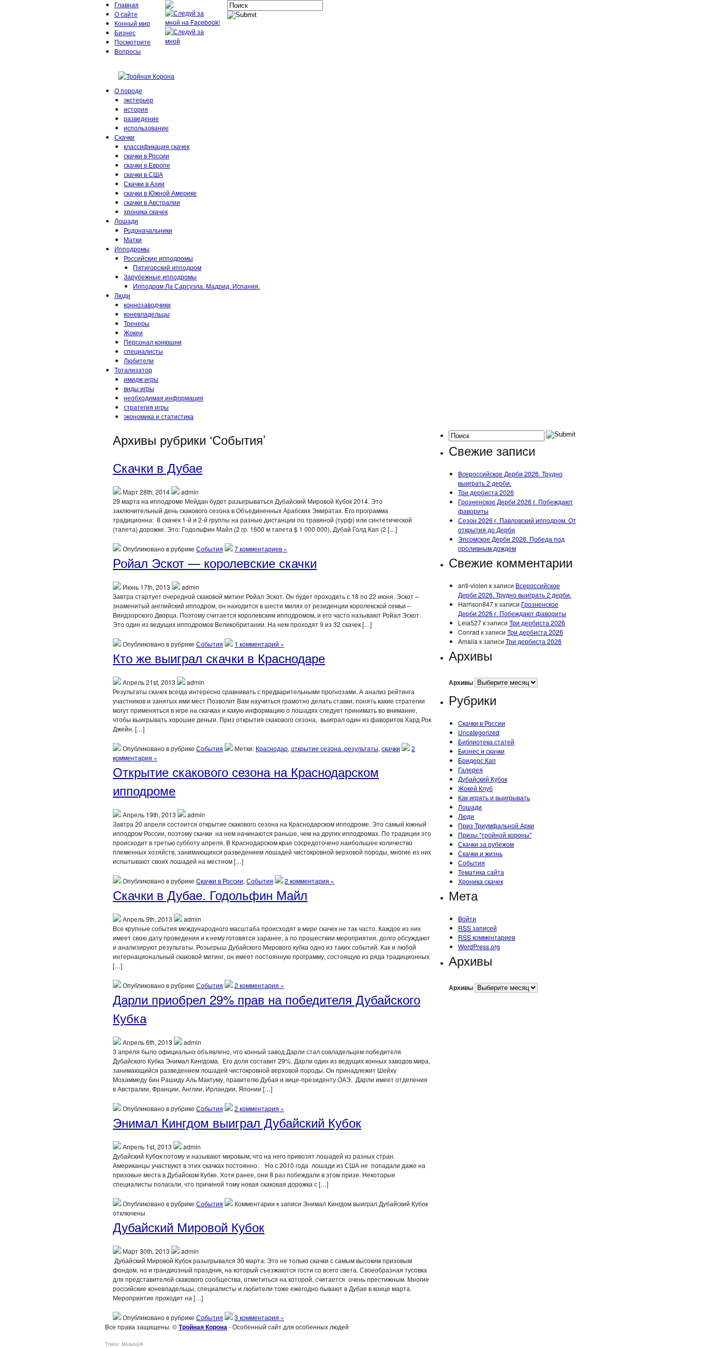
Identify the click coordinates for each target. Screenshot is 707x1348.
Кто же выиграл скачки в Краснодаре (219, 658)
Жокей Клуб (475, 788)
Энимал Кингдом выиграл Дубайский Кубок (237, 1122)
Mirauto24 (132, 1344)
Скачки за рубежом (486, 844)
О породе (128, 90)
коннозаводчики (147, 304)
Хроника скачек (480, 881)
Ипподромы (132, 248)
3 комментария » (259, 1317)
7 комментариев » (260, 548)
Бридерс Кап (477, 760)
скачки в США (143, 174)
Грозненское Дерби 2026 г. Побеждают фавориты (512, 609)
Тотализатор (133, 369)
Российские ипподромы (158, 257)
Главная (126, 4)
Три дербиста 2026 (486, 492)
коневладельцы (147, 313)
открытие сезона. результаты (334, 748)
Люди (122, 295)
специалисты (143, 351)
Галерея (470, 769)
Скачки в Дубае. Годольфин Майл (210, 895)
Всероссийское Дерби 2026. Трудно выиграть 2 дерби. (510, 478)
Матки (133, 239)
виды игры (139, 388)
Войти (467, 918)
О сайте (126, 13)
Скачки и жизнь (480, 853)
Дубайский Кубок (482, 778)
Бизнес (125, 32)
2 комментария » (309, 880)
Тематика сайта (481, 871)
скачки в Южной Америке (160, 192)
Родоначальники (148, 230)
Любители (139, 360)
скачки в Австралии (152, 202)
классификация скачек (156, 146)
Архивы (461, 682)
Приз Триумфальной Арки (496, 825)
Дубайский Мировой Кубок (188, 1227)
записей (477, 927)
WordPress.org (479, 946)
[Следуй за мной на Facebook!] (193, 22)
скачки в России (146, 155)
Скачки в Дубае (157, 467)
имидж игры (141, 379)
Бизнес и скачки (481, 750)
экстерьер (138, 99)
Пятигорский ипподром (167, 267)
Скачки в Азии (144, 183)
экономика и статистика (159, 416)
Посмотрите (132, 41)
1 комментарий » (259, 643)
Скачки (124, 136)
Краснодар (272, 748)
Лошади (126, 220)
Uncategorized (478, 732)
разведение (141, 118)
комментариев (486, 937)
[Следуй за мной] (193, 40)
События (209, 548)
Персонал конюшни (153, 341)
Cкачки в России (219, 880)
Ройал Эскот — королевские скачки (215, 562)
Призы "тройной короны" (495, 834)
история (136, 108)
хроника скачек (146, 211)
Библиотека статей (486, 741)
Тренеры (137, 323)
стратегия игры (146, 406)
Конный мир (132, 23)
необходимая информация (163, 397)
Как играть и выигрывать (494, 797)
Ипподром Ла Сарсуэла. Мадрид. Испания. (196, 285)
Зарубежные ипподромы (160, 276)
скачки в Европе (147, 164)
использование (146, 127)
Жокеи (133, 332)
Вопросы (127, 51)
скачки (390, 748)
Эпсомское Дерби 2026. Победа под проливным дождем (511, 543)
